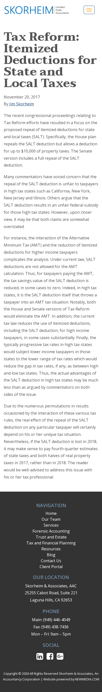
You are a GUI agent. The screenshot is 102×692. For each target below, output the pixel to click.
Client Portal (51, 566)
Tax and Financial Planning (51, 543)
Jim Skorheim (21, 104)
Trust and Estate (51, 537)
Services (51, 525)
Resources (51, 549)
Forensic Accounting (51, 531)
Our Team (51, 519)
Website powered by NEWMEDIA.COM (71, 679)
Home (51, 513)
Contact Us (51, 560)
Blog (51, 554)
